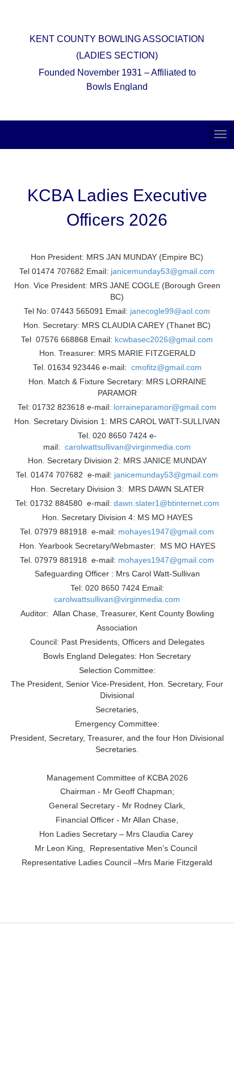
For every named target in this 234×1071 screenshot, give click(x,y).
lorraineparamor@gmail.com (165, 407)
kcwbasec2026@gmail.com (164, 339)
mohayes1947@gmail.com (166, 531)
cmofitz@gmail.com (166, 367)
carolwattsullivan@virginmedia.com (128, 446)
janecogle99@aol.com (170, 311)
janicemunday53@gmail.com (163, 271)
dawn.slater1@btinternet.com (166, 503)
